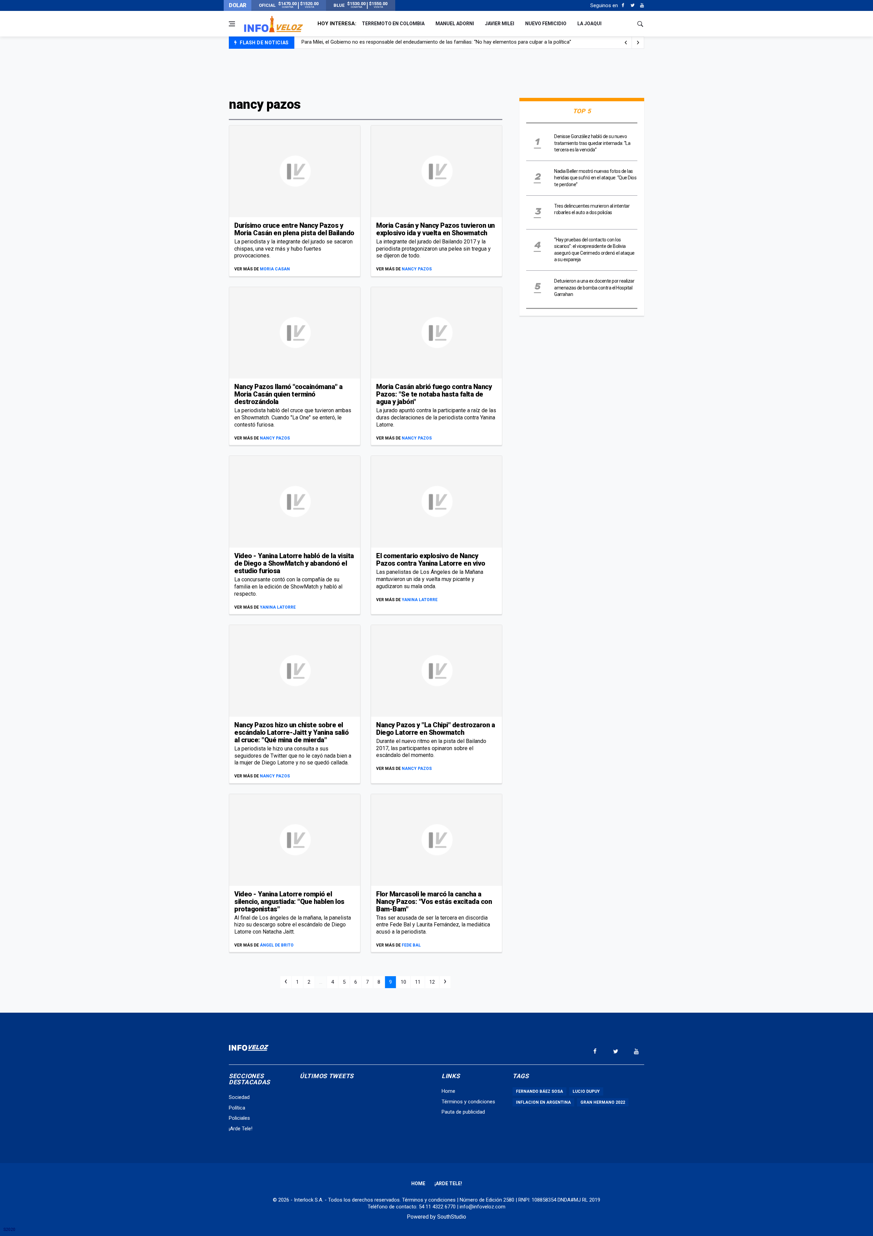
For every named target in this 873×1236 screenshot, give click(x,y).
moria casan (275, 269)
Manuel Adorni (454, 23)
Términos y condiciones (468, 1102)
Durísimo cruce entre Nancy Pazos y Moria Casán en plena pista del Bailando (294, 229)
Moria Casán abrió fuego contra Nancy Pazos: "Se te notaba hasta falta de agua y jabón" (434, 394)
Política (237, 1108)
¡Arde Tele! (240, 1129)
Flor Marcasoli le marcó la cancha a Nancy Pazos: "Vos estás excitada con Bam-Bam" (434, 901)
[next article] (626, 42)
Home (448, 1091)
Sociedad (239, 1097)
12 (432, 982)
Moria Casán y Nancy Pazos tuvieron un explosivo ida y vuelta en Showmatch (435, 229)
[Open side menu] (232, 23)
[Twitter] (632, 5)
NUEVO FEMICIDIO (545, 23)
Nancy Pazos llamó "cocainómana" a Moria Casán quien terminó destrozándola (288, 394)
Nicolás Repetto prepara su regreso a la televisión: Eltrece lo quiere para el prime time (397, 43)
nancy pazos (417, 269)
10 (403, 982)
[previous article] (638, 42)
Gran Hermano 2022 (602, 1102)
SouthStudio (451, 1216)
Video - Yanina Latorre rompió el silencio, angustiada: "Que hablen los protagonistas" (289, 901)
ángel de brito (277, 945)
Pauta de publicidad (463, 1112)
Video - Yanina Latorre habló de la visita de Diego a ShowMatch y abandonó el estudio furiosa (294, 563)
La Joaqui (589, 23)
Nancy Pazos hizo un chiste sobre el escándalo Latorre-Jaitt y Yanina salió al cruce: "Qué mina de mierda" (291, 732)
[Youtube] (642, 5)
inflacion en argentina (543, 1102)
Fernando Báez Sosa (539, 1091)
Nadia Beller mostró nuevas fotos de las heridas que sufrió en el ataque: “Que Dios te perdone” (595, 177)
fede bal (411, 945)
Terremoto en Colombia (393, 23)
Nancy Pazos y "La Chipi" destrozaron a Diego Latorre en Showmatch (435, 728)
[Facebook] (623, 5)
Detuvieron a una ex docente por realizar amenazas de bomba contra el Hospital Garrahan (594, 287)
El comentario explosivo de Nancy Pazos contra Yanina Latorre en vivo (430, 559)
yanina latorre (278, 607)
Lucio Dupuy (586, 1091)
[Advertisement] (436, 72)
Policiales (239, 1118)
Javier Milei (499, 23)
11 (417, 982)
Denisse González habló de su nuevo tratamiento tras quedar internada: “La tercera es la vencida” (592, 143)
